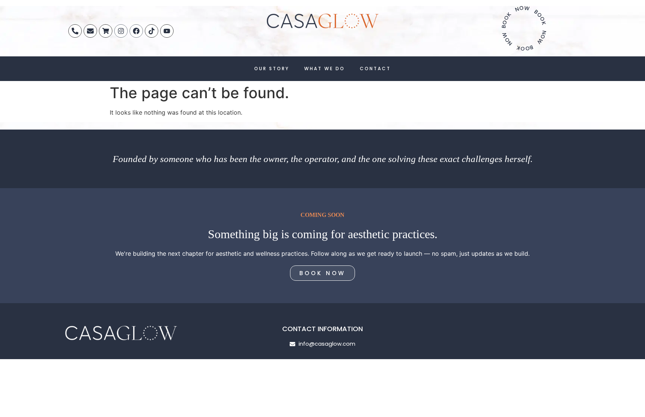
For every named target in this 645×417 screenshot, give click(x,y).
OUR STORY (271, 68)
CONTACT (375, 68)
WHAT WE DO (324, 68)
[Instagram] (121, 31)
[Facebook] (136, 31)
